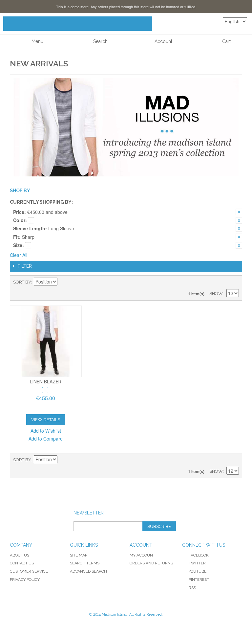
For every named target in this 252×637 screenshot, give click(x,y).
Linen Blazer (45, 381)
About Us (19, 555)
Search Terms (84, 563)
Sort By (22, 282)
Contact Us (22, 563)
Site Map (78, 555)
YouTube (197, 571)
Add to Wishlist (46, 430)
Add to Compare (46, 438)
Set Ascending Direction (63, 282)
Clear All (18, 255)
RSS (192, 587)
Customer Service (29, 571)
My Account (142, 555)
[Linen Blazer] (46, 341)
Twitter (197, 563)
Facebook (199, 555)
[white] (45, 390)
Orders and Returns (151, 563)
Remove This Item (239, 212)
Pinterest (199, 579)
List (234, 282)
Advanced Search (88, 571)
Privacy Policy (25, 579)
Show (216, 293)
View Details (45, 419)
